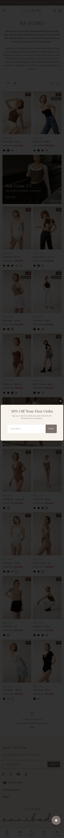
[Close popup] (60, 401)
